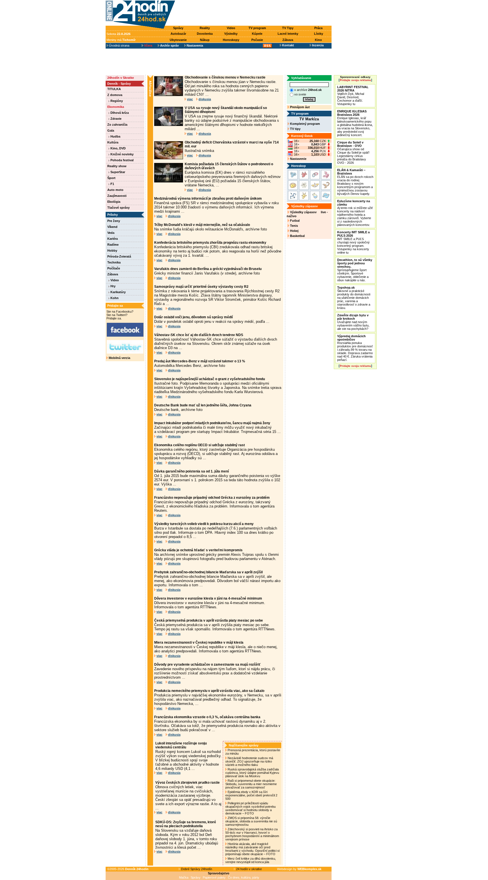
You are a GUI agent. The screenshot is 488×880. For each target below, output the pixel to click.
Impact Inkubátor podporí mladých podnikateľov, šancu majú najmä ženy (212, 423)
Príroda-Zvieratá (119, 256)
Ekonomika (115, 106)
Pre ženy (113, 221)
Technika (114, 262)
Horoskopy (231, 40)
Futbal (294, 220)
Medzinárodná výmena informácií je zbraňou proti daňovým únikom (208, 199)
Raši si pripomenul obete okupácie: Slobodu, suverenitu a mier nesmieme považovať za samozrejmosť (251, 784)
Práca (318, 28)
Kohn (114, 298)
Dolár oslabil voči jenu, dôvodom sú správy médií (193, 317)
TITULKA (114, 89)
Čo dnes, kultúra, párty (243, 877)
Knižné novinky (122, 154)
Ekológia (113, 201)
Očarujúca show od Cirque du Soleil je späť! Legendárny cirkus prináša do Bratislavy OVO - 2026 (353, 152)
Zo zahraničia (117, 124)
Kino (318, 40)
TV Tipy (287, 28)
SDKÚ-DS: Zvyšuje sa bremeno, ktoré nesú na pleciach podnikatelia (185, 824)
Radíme (113, 244)
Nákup (205, 40)
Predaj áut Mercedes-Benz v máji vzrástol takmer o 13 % (199, 361)
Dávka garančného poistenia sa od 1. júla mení (191, 471)
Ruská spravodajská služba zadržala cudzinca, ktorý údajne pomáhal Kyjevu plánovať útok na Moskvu (252, 773)
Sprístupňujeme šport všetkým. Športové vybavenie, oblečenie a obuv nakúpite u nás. (354, 270)
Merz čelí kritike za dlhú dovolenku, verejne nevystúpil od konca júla (250, 860)
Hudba (115, 136)
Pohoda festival (122, 160)
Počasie (257, 40)
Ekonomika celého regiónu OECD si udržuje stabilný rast (199, 445)
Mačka (183, 877)
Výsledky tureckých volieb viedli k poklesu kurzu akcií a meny (204, 524)
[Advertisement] (255, 13)
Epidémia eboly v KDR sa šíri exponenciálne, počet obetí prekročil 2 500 (251, 795)
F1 (112, 184)
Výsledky (231, 33)
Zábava (287, 40)
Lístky (318, 33)
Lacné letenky (288, 33)
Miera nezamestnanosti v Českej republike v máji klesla (198, 642)
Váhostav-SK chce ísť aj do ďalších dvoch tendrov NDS (198, 335)
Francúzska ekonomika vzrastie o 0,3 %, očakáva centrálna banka (207, 717)
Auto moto (115, 189)
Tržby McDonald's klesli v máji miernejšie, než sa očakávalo (202, 225)
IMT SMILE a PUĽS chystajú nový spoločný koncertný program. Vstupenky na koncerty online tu (353, 242)
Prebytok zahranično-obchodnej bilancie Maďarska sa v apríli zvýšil (208, 572)
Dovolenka (205, 33)
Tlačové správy (118, 207)
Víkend (112, 226)
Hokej (294, 230)
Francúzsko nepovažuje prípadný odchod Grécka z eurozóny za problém (212, 498)
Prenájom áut (299, 107)
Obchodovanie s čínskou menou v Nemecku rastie (225, 77)
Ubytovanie (178, 40)
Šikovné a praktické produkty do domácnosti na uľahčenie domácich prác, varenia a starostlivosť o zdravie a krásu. (353, 298)
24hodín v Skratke (120, 77)
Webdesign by (299, 869)
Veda (110, 232)
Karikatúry (118, 292)
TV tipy (294, 128)
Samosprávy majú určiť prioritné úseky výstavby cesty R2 (201, 287)
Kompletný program (304, 123)
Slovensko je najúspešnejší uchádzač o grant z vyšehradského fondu (209, 379)
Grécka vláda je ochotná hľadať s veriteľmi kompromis (198, 550)
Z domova (114, 95)
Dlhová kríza (119, 112)
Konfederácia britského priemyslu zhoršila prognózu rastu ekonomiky (210, 243)
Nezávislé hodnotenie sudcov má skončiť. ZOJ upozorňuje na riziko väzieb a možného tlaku (249, 761)
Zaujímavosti (117, 195)
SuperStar (117, 172)
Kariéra (112, 238)
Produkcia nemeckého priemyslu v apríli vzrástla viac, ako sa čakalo (209, 691)
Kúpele (257, 33)
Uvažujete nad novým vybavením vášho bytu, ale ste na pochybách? (353, 321)
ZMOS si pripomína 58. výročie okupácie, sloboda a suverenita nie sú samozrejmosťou (251, 821)
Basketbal (297, 236)
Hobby (112, 250)
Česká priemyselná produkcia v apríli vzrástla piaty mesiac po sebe (208, 620)
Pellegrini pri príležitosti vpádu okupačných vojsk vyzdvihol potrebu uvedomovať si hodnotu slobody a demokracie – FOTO (250, 808)
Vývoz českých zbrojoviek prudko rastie (187, 783)
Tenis (293, 225)
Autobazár (178, 33)
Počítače (113, 268)
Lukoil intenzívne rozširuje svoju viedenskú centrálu (181, 745)
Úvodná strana (118, 45)
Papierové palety (214, 877)
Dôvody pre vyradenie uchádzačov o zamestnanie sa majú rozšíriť (207, 664)
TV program (257, 28)
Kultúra (112, 142)
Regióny (116, 101)
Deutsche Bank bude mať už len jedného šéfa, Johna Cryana (202, 405)
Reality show (117, 166)
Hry (113, 286)
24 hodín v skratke (248, 869)
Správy (178, 28)
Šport (111, 178)
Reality (205, 28)
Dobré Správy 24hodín (196, 869)
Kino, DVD (118, 148)
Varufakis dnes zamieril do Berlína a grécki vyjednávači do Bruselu (208, 269)
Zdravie (115, 118)
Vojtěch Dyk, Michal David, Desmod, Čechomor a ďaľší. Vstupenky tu (353, 95)
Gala (110, 130)
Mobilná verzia (119, 358)
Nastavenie (297, 158)
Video (231, 28)
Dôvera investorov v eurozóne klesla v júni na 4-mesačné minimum (208, 598)
